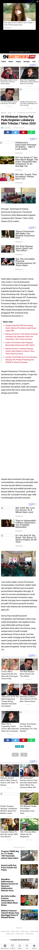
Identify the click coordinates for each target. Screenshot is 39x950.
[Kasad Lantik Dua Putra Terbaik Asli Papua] (29, 869)
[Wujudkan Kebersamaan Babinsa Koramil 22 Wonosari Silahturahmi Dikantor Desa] (29, 883)
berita (17, 746)
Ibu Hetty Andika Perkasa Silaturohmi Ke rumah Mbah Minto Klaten (9, 900)
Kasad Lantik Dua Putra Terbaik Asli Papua (9, 867)
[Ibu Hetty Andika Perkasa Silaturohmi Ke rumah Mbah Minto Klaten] (29, 900)
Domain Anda (5, 931)
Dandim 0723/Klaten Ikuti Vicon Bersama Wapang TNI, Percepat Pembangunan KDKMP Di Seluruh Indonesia (21, 359)
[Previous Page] (15, 755)
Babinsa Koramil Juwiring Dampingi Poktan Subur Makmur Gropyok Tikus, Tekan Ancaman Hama (19, 351)
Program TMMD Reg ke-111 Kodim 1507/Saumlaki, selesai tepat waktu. (10, 854)
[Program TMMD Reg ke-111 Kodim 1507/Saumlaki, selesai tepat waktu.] (29, 855)
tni (22, 746)
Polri (34, 61)
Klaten (11, 61)
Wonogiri (27, 61)
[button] (8, 132)
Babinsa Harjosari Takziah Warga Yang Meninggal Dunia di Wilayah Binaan (10, 913)
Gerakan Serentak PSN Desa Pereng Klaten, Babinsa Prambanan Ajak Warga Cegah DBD (20, 328)
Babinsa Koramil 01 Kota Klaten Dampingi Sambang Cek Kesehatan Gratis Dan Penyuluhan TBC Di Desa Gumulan (21, 336)
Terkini (3, 61)
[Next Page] (23, 755)
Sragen (18, 61)
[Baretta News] (19, 56)
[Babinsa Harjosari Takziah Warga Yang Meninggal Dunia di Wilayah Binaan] (29, 914)
